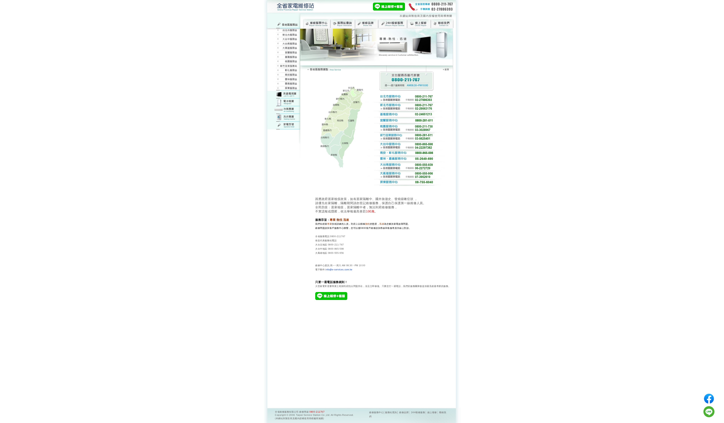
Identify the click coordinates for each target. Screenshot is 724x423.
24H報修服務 (418, 412)
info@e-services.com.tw (338, 269)
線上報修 (432, 412)
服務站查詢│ (391, 412)
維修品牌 (404, 412)
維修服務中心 (376, 412)
